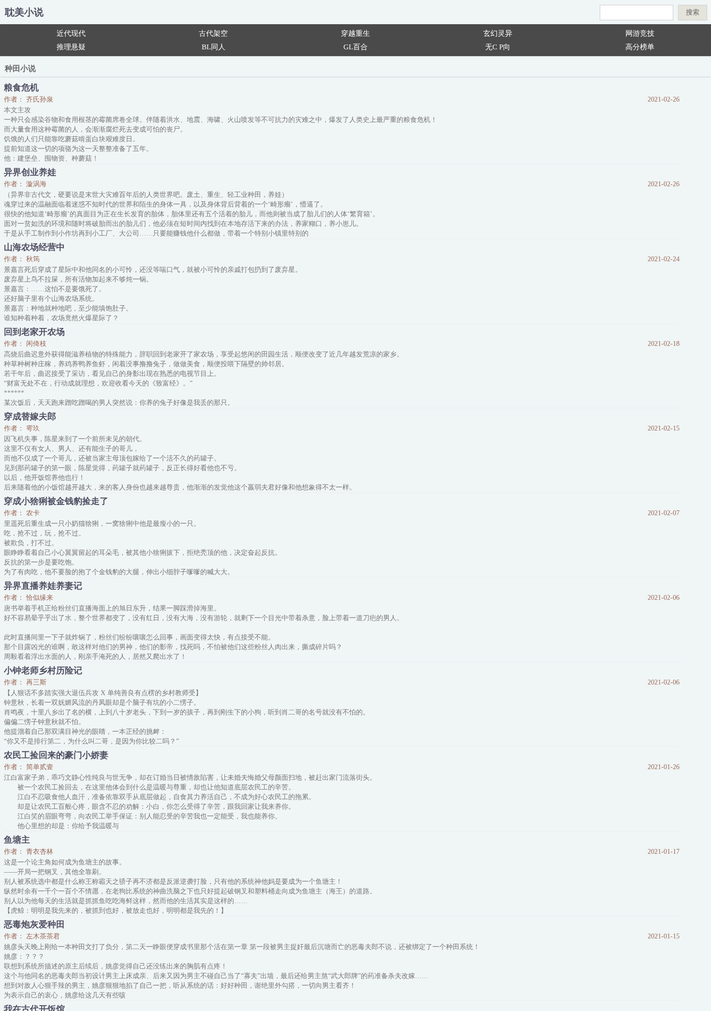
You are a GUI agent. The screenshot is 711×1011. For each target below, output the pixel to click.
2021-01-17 (664, 851)
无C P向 (497, 47)
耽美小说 (24, 12)
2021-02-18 (664, 343)
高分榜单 (639, 47)
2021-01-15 (664, 936)
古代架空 (213, 33)
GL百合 (355, 47)
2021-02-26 (664, 99)
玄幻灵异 (497, 33)
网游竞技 (639, 33)
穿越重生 (355, 33)
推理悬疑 (71, 47)
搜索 (692, 12)
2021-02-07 (664, 513)
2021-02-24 (664, 259)
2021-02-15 (664, 428)
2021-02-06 (664, 597)
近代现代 (71, 33)
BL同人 (213, 47)
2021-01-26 (664, 767)
